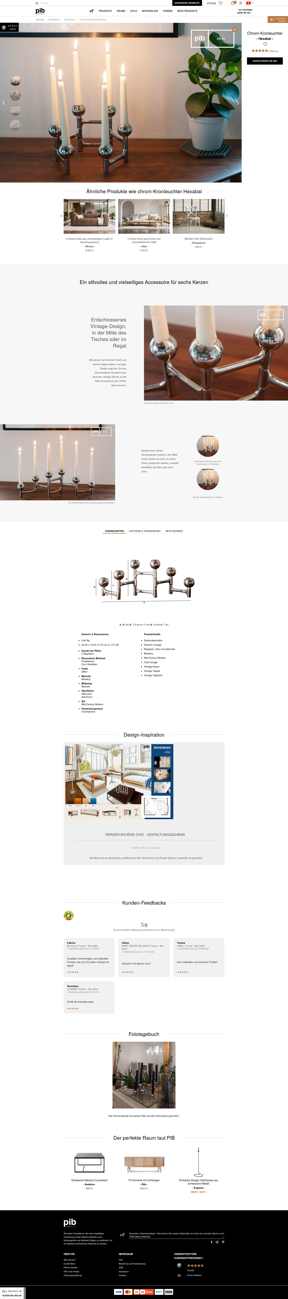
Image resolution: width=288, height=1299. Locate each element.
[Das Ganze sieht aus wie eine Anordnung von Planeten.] (208, 445)
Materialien (150, 11)
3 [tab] (15, 110)
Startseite (40, 19)
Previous (3, 103)
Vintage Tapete (152, 671)
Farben (167, 11)
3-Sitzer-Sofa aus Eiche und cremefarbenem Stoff (144, 242)
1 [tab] (15, 80)
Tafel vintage (151, 662)
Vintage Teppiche (153, 675)
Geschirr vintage (152, 644)
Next (238, 103)
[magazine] (91, 11)
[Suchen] (37, 3)
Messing (148, 653)
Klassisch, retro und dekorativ (159, 649)
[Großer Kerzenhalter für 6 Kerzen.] (208, 479)
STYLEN (211, 3)
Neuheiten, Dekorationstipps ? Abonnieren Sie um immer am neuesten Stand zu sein (176, 1233)
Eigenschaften (114, 531)
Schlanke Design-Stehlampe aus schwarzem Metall (198, 1184)
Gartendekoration (153, 640)
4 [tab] (15, 125)
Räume (121, 11)
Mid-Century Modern (155, 657)
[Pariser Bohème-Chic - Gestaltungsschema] (144, 803)
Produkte (105, 11)
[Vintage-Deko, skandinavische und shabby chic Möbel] (43, 11)
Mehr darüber (174, 531)
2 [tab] (15, 95)
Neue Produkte (187, 11)
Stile (133, 11)
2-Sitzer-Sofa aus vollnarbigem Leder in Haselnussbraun (89, 242)
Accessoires (69, 19)
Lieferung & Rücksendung (144, 531)
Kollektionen (54, 19)
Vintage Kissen (152, 666)
